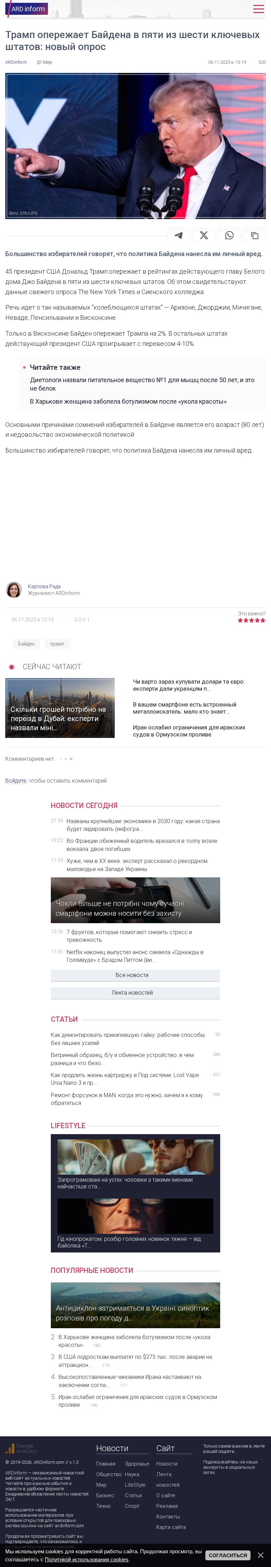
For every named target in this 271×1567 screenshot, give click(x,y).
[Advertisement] (135, 524)
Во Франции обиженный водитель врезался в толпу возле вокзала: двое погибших (142, 845)
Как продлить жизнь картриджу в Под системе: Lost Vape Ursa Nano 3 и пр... (135, 1079)
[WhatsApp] (229, 235)
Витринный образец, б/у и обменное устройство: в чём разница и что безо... (135, 1059)
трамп (57, 644)
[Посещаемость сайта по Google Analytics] (20, 1448)
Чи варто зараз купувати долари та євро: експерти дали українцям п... (189, 685)
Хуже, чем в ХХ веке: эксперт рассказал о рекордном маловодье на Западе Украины (137, 865)
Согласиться (228, 1555)
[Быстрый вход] (240, 9)
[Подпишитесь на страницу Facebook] (208, 1491)
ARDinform (16, 1472)
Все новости (132, 975)
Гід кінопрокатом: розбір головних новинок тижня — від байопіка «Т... (129, 1242)
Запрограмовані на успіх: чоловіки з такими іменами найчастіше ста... (125, 1183)
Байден (26, 644)
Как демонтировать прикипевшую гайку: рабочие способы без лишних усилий (135, 1039)
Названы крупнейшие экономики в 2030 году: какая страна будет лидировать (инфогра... (143, 825)
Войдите (15, 780)
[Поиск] (219, 9)
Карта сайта (171, 1527)
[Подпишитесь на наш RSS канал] (248, 1491)
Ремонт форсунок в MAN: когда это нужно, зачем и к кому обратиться (135, 1099)
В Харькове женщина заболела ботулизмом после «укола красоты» (128, 401)
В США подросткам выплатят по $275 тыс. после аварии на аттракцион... (135, 1361)
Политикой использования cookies (86, 1559)
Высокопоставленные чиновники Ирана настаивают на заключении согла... (130, 1381)
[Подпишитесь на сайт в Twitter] (228, 1491)
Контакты (168, 1516)
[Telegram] (178, 235)
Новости (166, 1464)
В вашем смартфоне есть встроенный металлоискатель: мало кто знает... (184, 708)
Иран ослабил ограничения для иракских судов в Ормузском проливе (189, 731)
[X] (204, 235)
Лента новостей (132, 992)
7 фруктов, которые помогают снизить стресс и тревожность (129, 936)
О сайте (165, 1495)
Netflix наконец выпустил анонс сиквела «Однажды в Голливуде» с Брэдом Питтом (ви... (135, 956)
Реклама (167, 1506)
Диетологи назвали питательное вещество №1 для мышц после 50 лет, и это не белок (142, 384)
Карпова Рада (44, 586)
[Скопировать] (255, 235)
